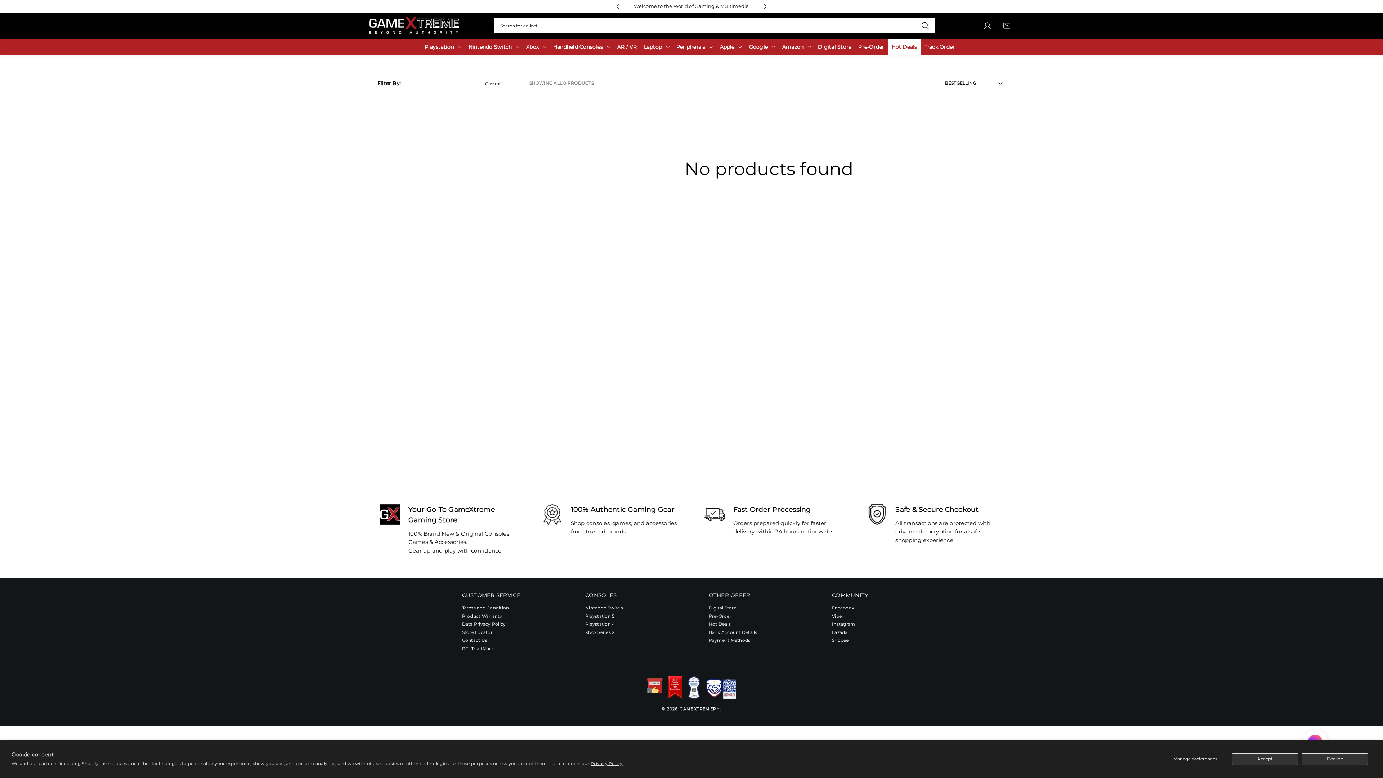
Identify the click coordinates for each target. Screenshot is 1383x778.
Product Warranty (482, 616)
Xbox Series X (600, 632)
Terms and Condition (485, 608)
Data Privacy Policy (484, 624)
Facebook (843, 608)
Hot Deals (720, 624)
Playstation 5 (599, 616)
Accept (1265, 758)
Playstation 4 (600, 624)
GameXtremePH (700, 708)
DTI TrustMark (478, 648)
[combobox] (714, 25)
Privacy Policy (606, 763)
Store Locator (477, 632)
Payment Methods (730, 640)
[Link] (414, 26)
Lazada (839, 632)
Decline (1335, 758)
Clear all (494, 83)
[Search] (925, 26)
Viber (837, 616)
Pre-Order (720, 616)
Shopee (840, 640)
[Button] (617, 6)
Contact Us (474, 640)
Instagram (843, 624)
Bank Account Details (733, 632)
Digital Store (723, 608)
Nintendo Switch (604, 608)
